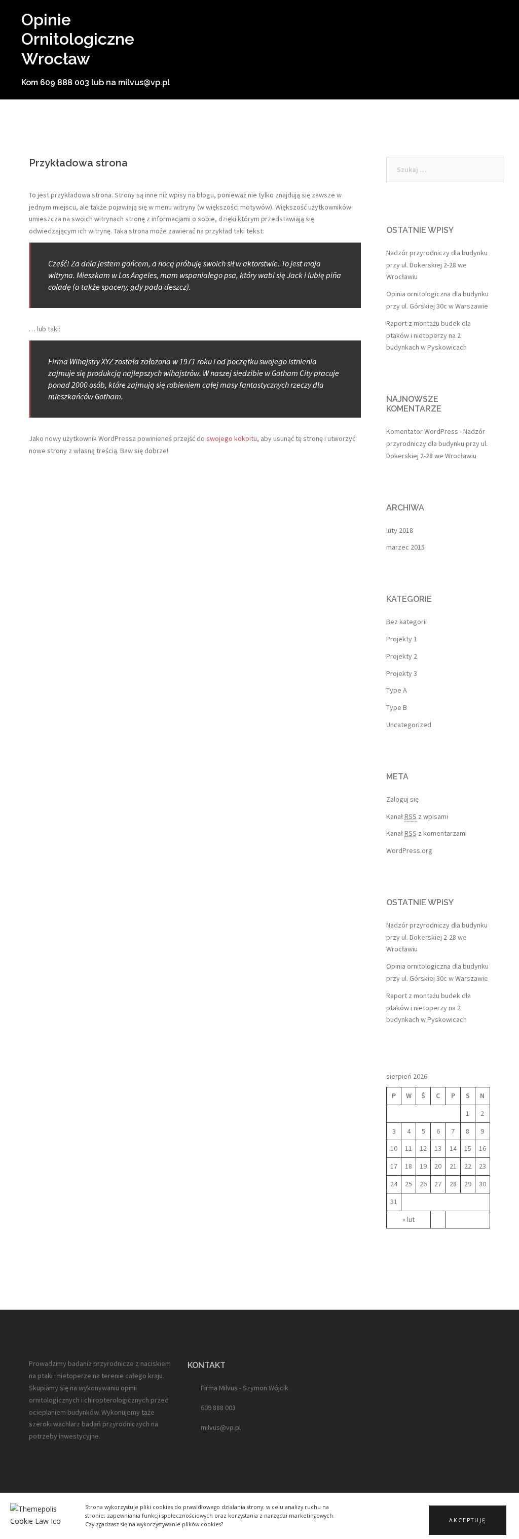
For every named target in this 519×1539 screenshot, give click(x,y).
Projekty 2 (401, 656)
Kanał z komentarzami (426, 833)
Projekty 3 (401, 673)
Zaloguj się (402, 799)
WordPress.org (409, 850)
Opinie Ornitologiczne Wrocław (77, 39)
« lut (408, 1219)
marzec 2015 (405, 547)
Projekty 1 (401, 638)
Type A (396, 690)
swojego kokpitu (231, 438)
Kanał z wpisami (417, 816)
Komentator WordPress (422, 431)
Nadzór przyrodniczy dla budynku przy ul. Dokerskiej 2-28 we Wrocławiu (437, 265)
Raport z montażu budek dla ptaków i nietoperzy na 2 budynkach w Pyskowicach (428, 335)
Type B (396, 707)
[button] (467, 1520)
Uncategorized (408, 724)
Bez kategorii (406, 621)
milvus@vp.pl (221, 1427)
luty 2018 (399, 530)
